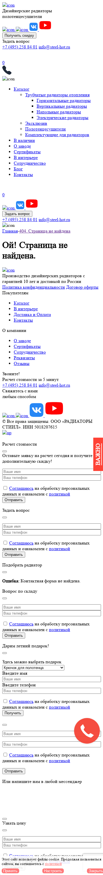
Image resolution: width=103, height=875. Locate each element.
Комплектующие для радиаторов (57, 134)
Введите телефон (19, 685)
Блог (18, 169)
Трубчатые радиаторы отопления (57, 94)
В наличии (24, 140)
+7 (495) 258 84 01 (19, 47)
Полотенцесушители (45, 129)
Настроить (53, 871)
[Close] (4, 451)
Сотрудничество (30, 163)
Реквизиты (24, 357)
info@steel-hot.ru (54, 47)
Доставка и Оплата (32, 314)
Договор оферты (82, 287)
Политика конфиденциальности (33, 287)
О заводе (22, 146)
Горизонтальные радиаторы (64, 100)
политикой (59, 494)
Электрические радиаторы (62, 117)
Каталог (21, 89)
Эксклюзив (36, 123)
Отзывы (21, 363)
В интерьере (26, 157)
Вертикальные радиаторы (62, 106)
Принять (10, 871)
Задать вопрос (17, 214)
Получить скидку (19, 35)
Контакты (23, 174)
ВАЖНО (98, 454)
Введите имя (14, 673)
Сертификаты (27, 151)
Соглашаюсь (21, 488)
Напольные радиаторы (59, 112)
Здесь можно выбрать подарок (32, 661)
